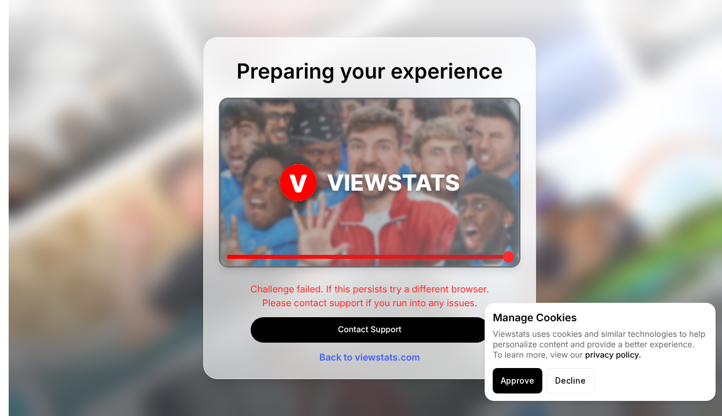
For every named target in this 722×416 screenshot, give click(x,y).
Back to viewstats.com (369, 357)
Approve (517, 380)
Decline (570, 380)
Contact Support (369, 330)
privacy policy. (613, 355)
